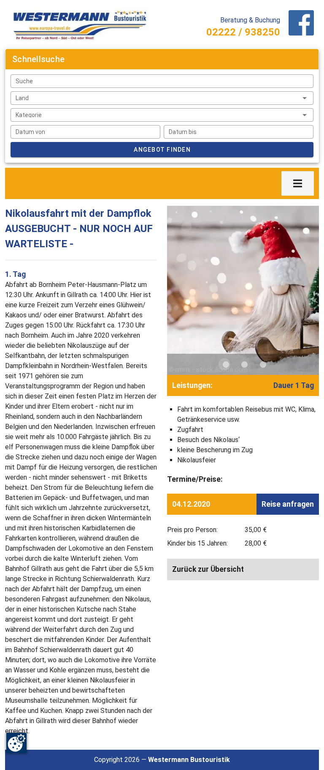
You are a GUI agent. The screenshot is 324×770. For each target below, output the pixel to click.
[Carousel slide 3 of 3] (261, 364)
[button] (162, 98)
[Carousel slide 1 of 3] (224, 364)
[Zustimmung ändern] (16, 743)
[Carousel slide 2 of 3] (243, 364)
